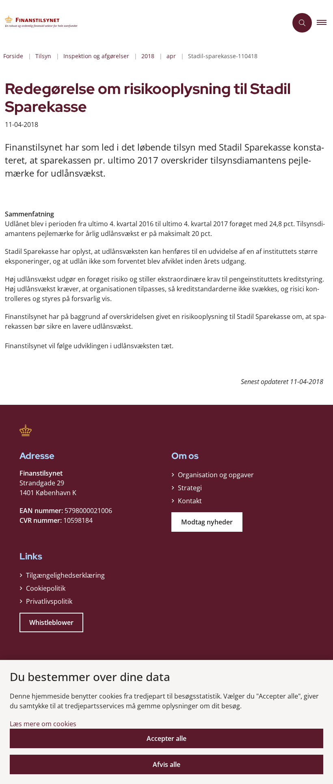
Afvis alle (166, 764)
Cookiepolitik (45, 588)
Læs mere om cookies (43, 723)
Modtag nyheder (207, 522)
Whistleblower (51, 622)
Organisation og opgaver (216, 474)
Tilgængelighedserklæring (65, 575)
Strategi (190, 487)
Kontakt (190, 500)
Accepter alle (166, 738)
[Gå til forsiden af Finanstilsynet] (140, 22)
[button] (325, 23)
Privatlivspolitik (49, 601)
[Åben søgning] (302, 23)
